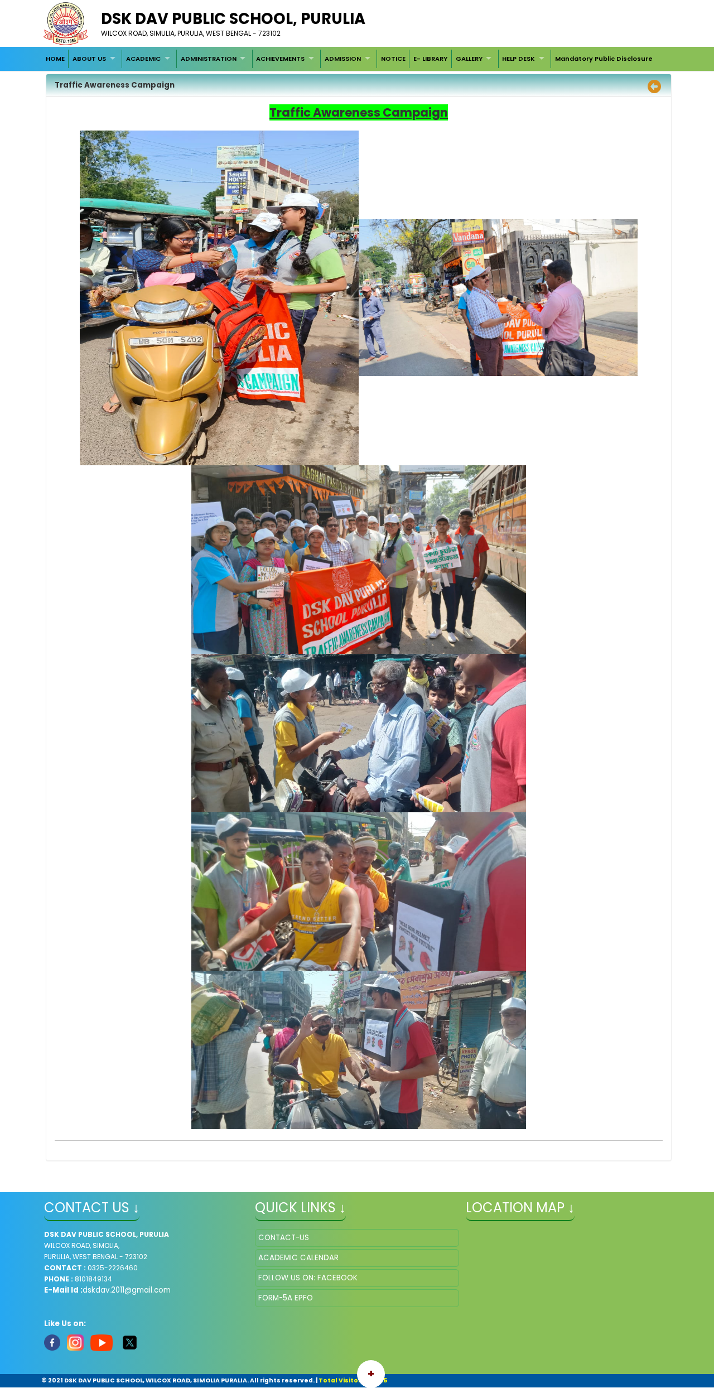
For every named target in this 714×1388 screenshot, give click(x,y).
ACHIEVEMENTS (280, 58)
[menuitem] (55, 59)
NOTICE (393, 58)
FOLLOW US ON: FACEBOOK (308, 1278)
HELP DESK (518, 58)
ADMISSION (343, 58)
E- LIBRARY (430, 58)
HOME (55, 58)
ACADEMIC (143, 58)
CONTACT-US (283, 1237)
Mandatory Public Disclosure (604, 58)
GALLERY (469, 58)
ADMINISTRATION (209, 58)
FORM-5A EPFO (285, 1298)
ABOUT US (89, 58)
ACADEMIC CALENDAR (298, 1257)
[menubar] (349, 59)
